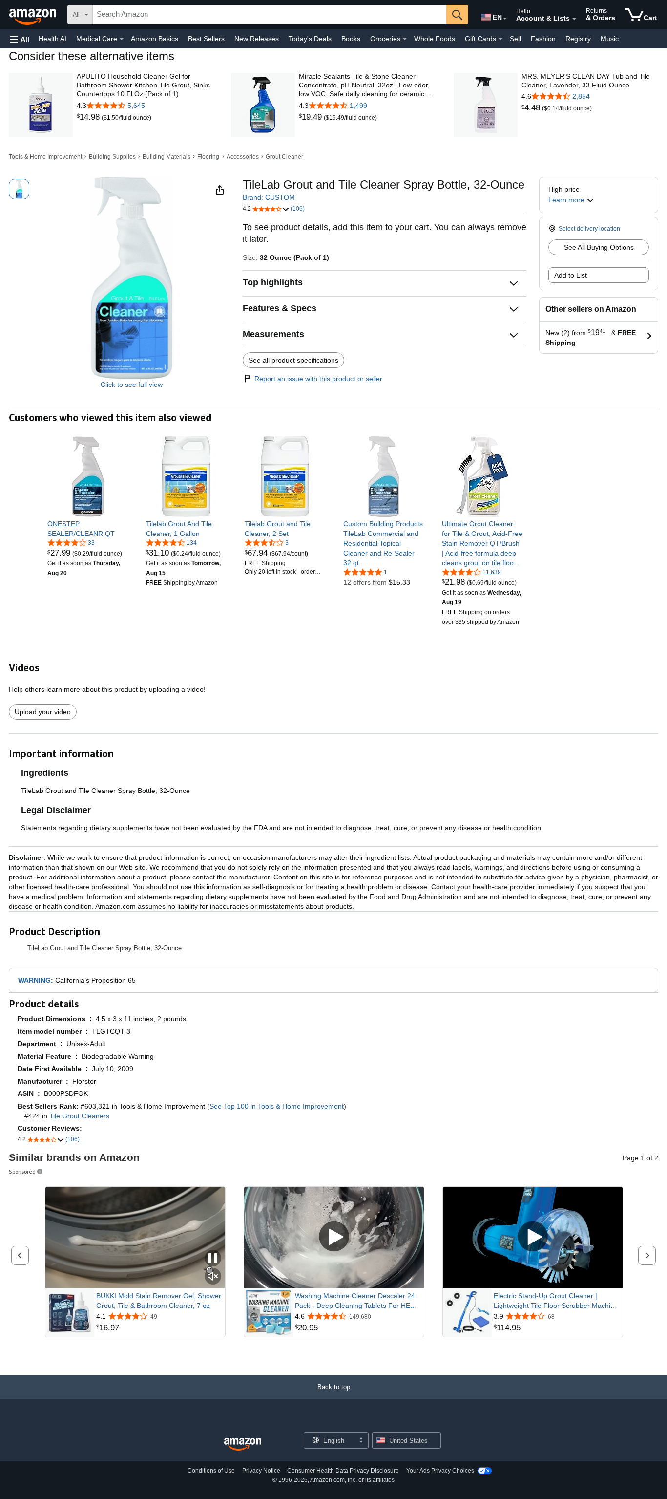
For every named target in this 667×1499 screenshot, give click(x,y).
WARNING (34, 980)
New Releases (256, 39)
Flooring (208, 156)
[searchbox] (269, 14)
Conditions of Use (211, 1470)
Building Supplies (112, 156)
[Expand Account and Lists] (574, 19)
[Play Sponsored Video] (334, 1237)
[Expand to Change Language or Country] (505, 19)
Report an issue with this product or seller (318, 379)
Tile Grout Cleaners (79, 1116)
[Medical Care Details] (122, 39)
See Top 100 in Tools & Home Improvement (276, 1106)
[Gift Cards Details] (500, 39)
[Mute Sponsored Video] (213, 1277)
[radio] (19, 189)
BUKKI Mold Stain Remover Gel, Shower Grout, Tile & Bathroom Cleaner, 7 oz (158, 1300)
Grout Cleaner (284, 156)
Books (350, 39)
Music (610, 39)
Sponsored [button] (22, 1171)
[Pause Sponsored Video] (213, 1259)
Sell (515, 39)
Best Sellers (206, 39)
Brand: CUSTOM (269, 197)
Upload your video (43, 712)
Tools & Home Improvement (45, 156)
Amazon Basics (154, 39)
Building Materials (166, 156)
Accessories (243, 156)
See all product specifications (293, 360)
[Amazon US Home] (242, 1445)
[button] (19, 38)
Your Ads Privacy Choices (440, 1470)
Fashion (543, 39)
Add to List (570, 275)
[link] (89, 117)
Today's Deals (310, 39)
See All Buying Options (599, 247)
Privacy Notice (261, 1470)
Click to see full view (132, 384)
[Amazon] (34, 14)
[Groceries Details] (405, 39)
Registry (578, 39)
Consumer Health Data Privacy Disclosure (343, 1470)
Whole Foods (434, 39)
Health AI (52, 39)
